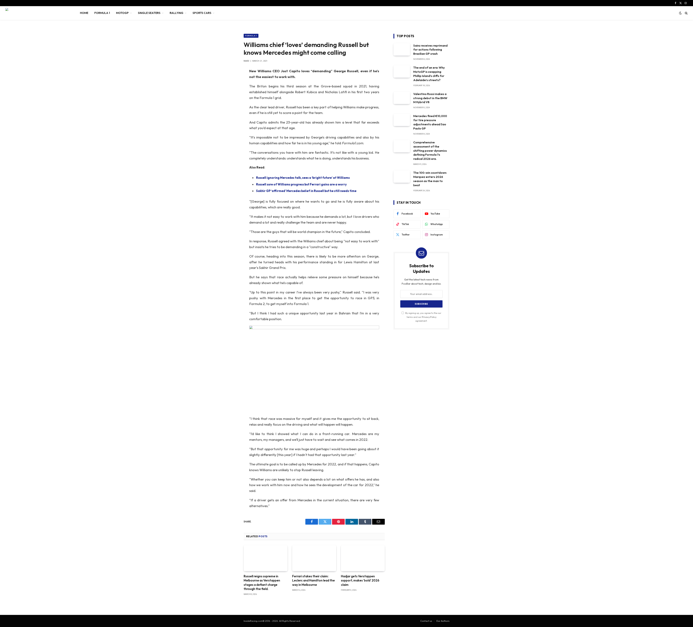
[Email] (231, 117)
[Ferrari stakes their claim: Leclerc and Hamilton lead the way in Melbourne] (314, 558)
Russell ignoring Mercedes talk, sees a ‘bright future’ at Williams (303, 178)
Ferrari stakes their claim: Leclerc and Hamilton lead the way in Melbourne (313, 580)
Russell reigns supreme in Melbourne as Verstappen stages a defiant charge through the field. (262, 582)
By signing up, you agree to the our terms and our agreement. (423, 317)
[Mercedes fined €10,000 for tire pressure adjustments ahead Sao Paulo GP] (401, 120)
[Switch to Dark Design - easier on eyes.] (680, 13)
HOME (84, 13)
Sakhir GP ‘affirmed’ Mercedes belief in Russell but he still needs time (306, 191)
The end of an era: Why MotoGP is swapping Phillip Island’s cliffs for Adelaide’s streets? (429, 74)
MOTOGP (122, 13)
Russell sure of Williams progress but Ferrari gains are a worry (301, 184)
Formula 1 (251, 35)
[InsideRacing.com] (38, 13)
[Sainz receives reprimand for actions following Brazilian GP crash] (401, 49)
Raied (246, 61)
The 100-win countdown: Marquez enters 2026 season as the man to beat (430, 179)
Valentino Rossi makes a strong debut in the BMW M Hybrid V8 (430, 98)
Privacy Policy (429, 316)
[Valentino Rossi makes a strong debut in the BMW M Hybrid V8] (401, 98)
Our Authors (442, 620)
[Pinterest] (231, 108)
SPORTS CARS (202, 13)
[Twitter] (231, 89)
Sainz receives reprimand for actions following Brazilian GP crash (430, 50)
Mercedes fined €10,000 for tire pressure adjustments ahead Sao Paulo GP (430, 122)
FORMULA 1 (102, 13)
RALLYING (176, 13)
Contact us (426, 620)
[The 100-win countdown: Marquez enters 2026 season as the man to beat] (401, 176)
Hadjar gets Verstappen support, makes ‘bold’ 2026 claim (360, 580)
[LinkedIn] (231, 98)
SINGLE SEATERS (149, 13)
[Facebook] (231, 80)
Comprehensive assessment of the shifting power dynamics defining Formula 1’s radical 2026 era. (430, 150)
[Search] (686, 13)
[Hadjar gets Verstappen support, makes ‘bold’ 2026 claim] (363, 558)
